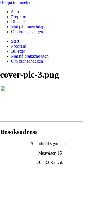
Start (15, 11)
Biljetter (18, 21)
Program (18, 16)
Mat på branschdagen (30, 26)
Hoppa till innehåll (16, 2)
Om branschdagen (27, 31)
